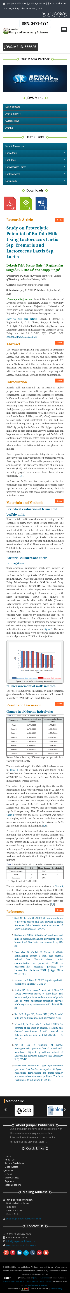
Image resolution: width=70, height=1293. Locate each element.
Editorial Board (12, 107)
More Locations (13, 1184)
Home (8, 1156)
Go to (59, 220)
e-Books (9, 1174)
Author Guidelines (14, 1163)
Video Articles (12, 1177)
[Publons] (50, 1108)
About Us (10, 1159)
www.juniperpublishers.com (21, 1245)
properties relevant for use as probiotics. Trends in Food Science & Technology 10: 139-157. (39, 1072)
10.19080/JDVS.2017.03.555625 (21, 336)
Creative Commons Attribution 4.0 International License (27, 1281)
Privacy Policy (56, 1288)
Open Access (11, 1166)
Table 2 (59, 886)
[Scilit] (18, 1108)
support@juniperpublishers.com (23, 1218)
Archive (9, 128)
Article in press (13, 114)
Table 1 (14, 769)
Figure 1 (48, 629)
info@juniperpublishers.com (21, 1241)
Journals (9, 1170)
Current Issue (12, 121)
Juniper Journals (37, 3)
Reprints (9, 1181)
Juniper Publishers (16, 3)
